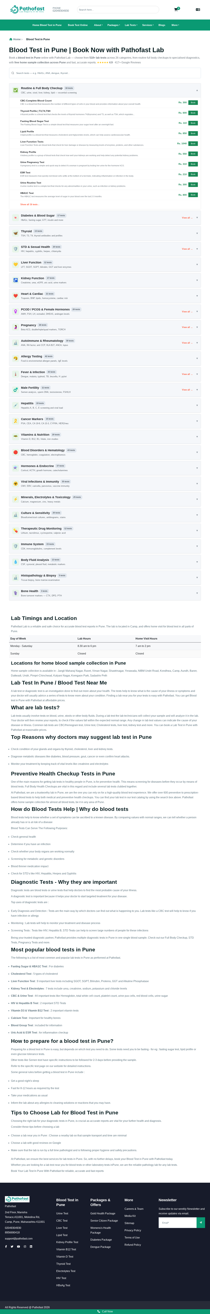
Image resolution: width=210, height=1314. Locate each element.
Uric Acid (16, 1032)
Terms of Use (132, 1237)
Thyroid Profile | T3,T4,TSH (35, 111)
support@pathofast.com (18, 1238)
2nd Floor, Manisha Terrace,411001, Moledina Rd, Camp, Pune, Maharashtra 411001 (25, 1217)
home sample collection (32, 802)
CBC (14, 995)
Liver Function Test (23, 981)
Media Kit (130, 1216)
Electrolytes (36, 988)
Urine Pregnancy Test (32, 162)
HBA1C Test (27, 193)
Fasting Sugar (20, 966)
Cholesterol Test (21, 973)
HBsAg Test (63, 1285)
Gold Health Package (102, 1213)
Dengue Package (100, 1247)
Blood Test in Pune (38, 39)
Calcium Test (19, 1018)
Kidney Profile (28, 152)
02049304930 (61, 10)
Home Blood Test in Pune (47, 25)
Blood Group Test (22, 1025)
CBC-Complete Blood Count (36, 100)
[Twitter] (12, 1246)
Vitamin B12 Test (38, 1010)
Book (193, 102)
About (97, 25)
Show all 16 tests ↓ (29, 204)
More (175, 25)
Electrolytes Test (65, 1271)
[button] (105, 90)
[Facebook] (6, 1246)
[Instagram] (24, 1246)
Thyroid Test (63, 1263)
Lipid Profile (27, 131)
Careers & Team (134, 1208)
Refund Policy (133, 1244)
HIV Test (61, 1278)
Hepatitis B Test (28, 1003)
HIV (13, 1003)
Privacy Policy (133, 1230)
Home (17, 39)
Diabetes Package (101, 1239)
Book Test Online (78, 25)
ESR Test (25, 172)
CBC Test (61, 1220)
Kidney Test (18, 988)
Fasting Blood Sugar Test (34, 121)
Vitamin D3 (17, 1010)
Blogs (161, 25)
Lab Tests (130, 25)
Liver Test (61, 1228)
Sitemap (129, 1223)
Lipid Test (61, 1235)
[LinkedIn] (31, 1246)
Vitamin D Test (64, 1256)
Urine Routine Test (30, 182)
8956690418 (12, 1232)
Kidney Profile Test (67, 1242)
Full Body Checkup (176, 937)
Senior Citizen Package (104, 1220)
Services (147, 25)
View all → (187, 218)
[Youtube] (18, 1246)
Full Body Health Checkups (41, 786)
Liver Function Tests (31, 141)
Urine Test (26, 995)
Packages (112, 25)
